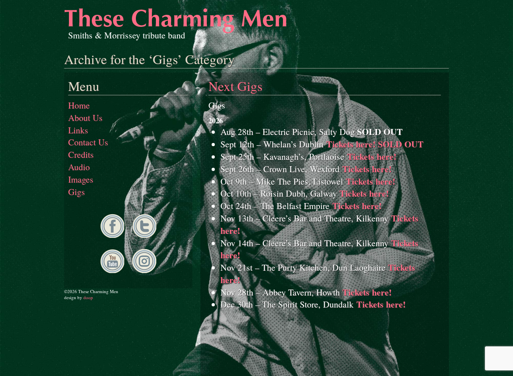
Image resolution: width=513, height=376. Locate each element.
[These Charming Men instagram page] (144, 269)
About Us (85, 117)
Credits (81, 154)
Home (79, 105)
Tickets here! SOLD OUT (375, 144)
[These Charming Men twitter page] (144, 234)
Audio (79, 167)
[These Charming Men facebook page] (112, 234)
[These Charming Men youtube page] (112, 269)
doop (88, 297)
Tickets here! (371, 156)
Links (78, 130)
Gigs (76, 191)
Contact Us (88, 142)
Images (80, 179)
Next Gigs (235, 86)
